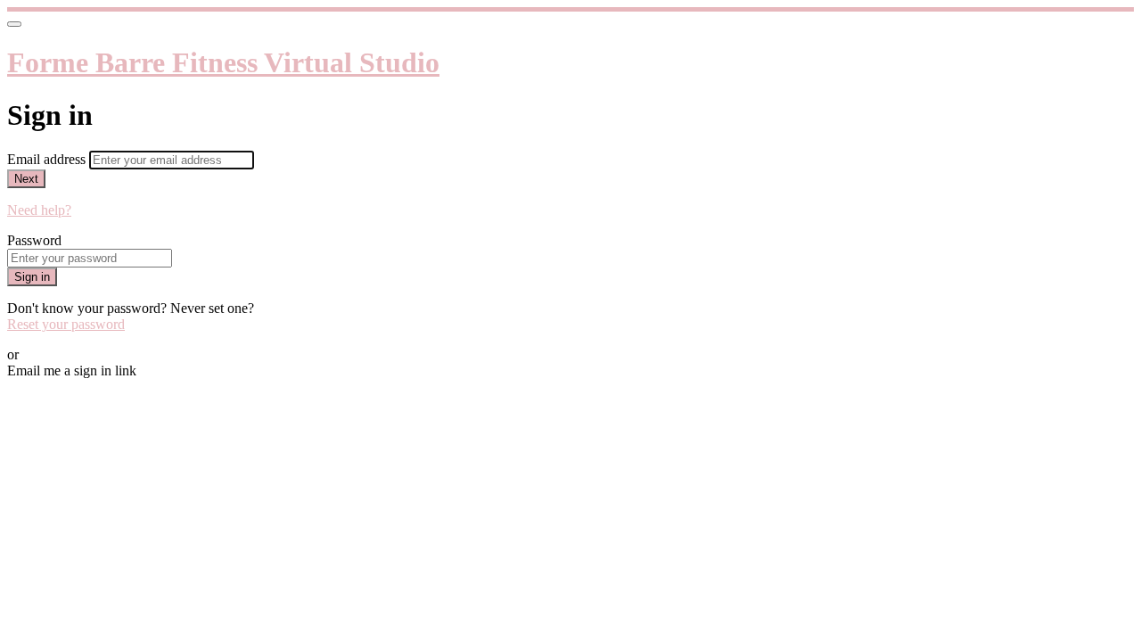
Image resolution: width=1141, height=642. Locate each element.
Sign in (32, 277)
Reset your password (66, 324)
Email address (48, 159)
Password (34, 240)
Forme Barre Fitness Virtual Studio (223, 62)
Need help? (39, 210)
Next (26, 178)
